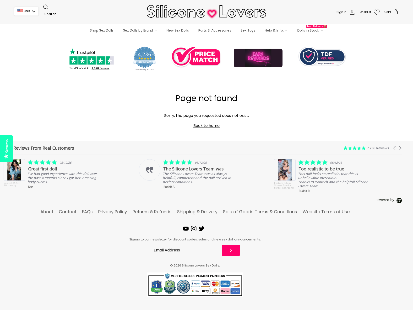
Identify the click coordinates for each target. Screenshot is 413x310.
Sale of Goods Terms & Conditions (260, 212)
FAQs (87, 212)
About (46, 212)
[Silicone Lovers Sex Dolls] (206, 12)
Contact (67, 212)
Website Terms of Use (326, 212)
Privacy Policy (112, 212)
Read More (353, 186)
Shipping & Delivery (197, 212)
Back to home (206, 125)
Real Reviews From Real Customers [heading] (39, 148)
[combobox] (66, 14)
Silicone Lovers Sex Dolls (200, 265)
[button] (395, 148)
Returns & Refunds (152, 212)
